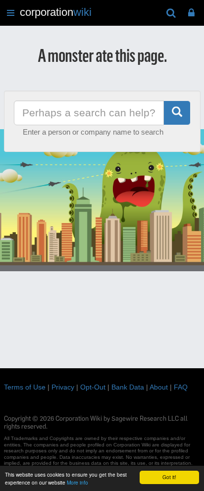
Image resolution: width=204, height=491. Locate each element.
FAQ (181, 387)
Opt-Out (92, 387)
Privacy (62, 387)
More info (77, 482)
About (159, 387)
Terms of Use (25, 387)
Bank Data (127, 387)
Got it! (169, 477)
